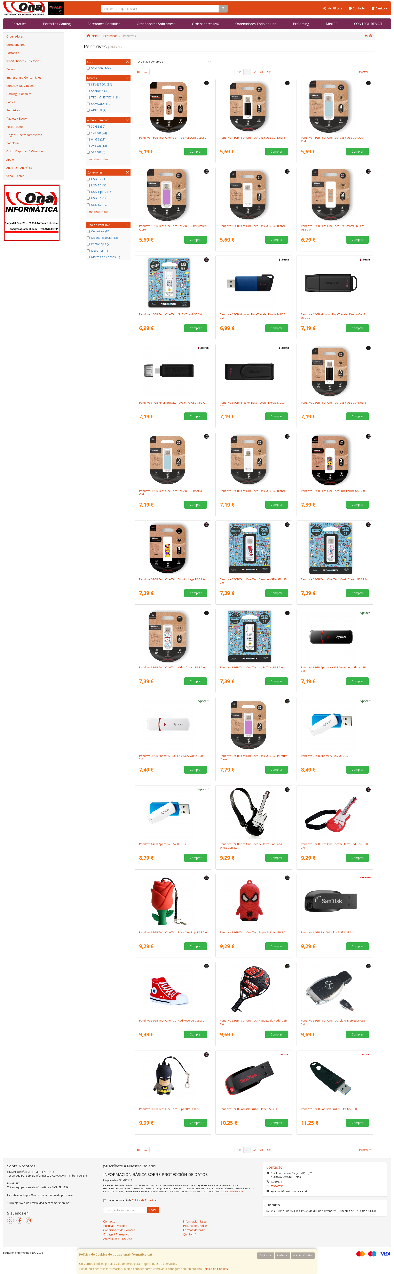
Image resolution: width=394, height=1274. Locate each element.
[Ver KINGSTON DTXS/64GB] (253, 371)
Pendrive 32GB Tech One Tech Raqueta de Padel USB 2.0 (253, 1022)
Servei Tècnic (15, 176)
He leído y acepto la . (133, 1200)
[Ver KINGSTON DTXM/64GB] (253, 283)
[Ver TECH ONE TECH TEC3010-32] (172, 460)
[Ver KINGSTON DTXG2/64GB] (335, 283)
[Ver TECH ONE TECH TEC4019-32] (172, 636)
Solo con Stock (101, 68)
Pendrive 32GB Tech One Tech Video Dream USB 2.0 (172, 667)
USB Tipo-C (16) (101, 192)
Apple (10, 159)
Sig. (269, 72)
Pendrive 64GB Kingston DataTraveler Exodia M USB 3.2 (252, 316)
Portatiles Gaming (57, 24)
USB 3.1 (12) (99, 198)
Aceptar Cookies (303, 1255)
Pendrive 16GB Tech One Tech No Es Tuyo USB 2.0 (170, 314)
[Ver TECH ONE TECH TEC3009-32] (253, 725)
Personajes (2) (100, 244)
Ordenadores (15, 36)
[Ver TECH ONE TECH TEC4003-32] (335, 548)
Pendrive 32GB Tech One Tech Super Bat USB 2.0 (169, 1109)
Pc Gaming (301, 24)
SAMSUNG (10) (101, 104)
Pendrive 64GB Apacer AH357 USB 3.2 (163, 844)
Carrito (380, 8)
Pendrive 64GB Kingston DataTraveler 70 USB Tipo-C (172, 402)
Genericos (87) (100, 231)
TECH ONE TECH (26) (105, 97)
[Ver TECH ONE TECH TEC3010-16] (335, 106)
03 (261, 72)
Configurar (265, 1255)
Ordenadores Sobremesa (156, 24)
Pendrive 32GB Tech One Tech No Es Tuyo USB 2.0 (251, 667)
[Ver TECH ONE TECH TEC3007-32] (253, 460)
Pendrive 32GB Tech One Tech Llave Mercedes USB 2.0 (333, 1022)
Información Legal (195, 1221)
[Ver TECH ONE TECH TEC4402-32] (335, 460)
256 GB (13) (99, 146)
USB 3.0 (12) (99, 205)
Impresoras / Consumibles (23, 77)
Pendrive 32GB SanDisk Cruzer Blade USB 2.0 (248, 1109)
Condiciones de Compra (119, 1230)
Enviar (152, 1210)
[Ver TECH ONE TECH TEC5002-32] (335, 989)
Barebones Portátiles (103, 24)
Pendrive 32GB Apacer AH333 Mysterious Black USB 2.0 (333, 669)
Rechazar (282, 1255)
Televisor (12, 69)
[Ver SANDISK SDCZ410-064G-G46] (335, 901)
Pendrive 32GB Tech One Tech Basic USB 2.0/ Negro (333, 402)
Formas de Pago (194, 1230)
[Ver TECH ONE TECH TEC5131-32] (172, 901)
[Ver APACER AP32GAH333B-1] (335, 636)
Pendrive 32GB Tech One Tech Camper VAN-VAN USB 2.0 (253, 580)
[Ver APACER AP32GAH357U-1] (335, 725)
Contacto (358, 8)
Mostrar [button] (364, 72)
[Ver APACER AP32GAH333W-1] (172, 725)
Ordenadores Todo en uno (255, 24)
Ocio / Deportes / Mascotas (25, 151)
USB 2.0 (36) (99, 185)
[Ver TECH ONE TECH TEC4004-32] (253, 548)
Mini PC (332, 24)
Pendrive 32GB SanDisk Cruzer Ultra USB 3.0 (329, 1109)
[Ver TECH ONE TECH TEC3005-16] (253, 195)
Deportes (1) (99, 250)
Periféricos (13, 110)
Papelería (12, 143)
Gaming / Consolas (19, 94)
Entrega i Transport (116, 1234)
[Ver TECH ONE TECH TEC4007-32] (253, 636)
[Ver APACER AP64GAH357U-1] (172, 813)
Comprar (196, 151)
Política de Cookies (215, 1269)
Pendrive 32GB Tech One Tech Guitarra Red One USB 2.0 (334, 845)
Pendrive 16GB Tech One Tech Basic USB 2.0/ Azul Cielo (332, 139)
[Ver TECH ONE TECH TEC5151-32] (172, 989)
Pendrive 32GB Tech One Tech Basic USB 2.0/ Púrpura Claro (253, 757)
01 (247, 72)
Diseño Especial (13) (104, 238)
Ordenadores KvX (205, 24)
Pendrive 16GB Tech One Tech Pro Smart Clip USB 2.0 (172, 137)
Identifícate (334, 8)
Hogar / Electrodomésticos (24, 135)
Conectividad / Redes (20, 86)
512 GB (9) (98, 152)
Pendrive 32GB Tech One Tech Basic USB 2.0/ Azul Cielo (170, 492)
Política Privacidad (115, 1226)
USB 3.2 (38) (99, 179)
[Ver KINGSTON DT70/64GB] (172, 371)
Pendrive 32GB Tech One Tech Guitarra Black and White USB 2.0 (251, 845)
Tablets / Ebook (16, 118)
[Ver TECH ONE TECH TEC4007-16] (172, 283)
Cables (10, 102)
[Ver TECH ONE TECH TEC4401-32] (172, 548)
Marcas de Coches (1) (105, 257)
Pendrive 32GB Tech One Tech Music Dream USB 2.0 (334, 579)
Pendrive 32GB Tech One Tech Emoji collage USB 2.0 (172, 579)
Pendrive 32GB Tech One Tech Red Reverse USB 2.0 (171, 1020)
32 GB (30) (98, 126)
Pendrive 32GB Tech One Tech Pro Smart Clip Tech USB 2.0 (332, 227)
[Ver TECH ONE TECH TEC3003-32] (335, 195)
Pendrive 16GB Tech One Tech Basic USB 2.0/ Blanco (253, 226)
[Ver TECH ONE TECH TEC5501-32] (253, 901)
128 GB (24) (99, 133)
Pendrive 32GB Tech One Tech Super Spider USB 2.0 (252, 932)
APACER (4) (98, 110)
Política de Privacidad (233, 1191)
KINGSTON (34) (101, 84)
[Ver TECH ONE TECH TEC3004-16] (172, 106)
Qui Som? (189, 1234)
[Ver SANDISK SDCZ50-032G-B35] (253, 1078)
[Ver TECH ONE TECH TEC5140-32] (335, 813)
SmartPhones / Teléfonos (23, 61)
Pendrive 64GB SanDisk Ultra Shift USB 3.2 (327, 932)
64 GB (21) (98, 139)
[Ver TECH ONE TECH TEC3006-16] (253, 106)
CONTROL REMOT (368, 24)
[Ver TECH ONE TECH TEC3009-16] (172, 195)
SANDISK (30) (100, 91)
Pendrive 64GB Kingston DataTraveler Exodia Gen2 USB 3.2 (333, 316)
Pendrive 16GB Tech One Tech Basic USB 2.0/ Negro (252, 137)
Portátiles (12, 53)
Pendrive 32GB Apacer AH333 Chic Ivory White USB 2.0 (171, 757)
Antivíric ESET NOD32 (117, 1239)
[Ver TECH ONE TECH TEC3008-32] (335, 371)
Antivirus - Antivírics (19, 168)
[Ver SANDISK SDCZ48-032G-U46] (335, 1078)
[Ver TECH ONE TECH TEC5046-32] (253, 989)
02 (254, 72)
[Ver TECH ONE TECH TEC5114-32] (172, 1078)
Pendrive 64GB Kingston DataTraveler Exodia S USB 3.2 (252, 404)
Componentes (15, 45)
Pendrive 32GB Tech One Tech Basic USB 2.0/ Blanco (253, 491)
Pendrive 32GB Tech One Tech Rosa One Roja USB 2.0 (173, 932)
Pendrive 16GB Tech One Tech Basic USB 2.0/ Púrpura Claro (173, 227)
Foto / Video (14, 127)
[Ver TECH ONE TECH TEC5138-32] (253, 813)
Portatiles (18, 24)
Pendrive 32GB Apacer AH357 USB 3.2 (325, 756)
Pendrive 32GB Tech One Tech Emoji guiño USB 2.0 (333, 491)
